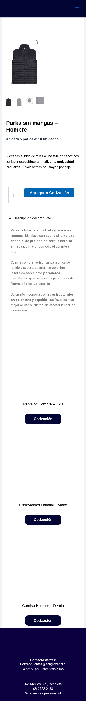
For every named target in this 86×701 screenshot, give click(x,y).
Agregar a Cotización (49, 192)
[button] (37, 42)
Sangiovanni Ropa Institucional (34, 9)
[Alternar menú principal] (77, 8)
